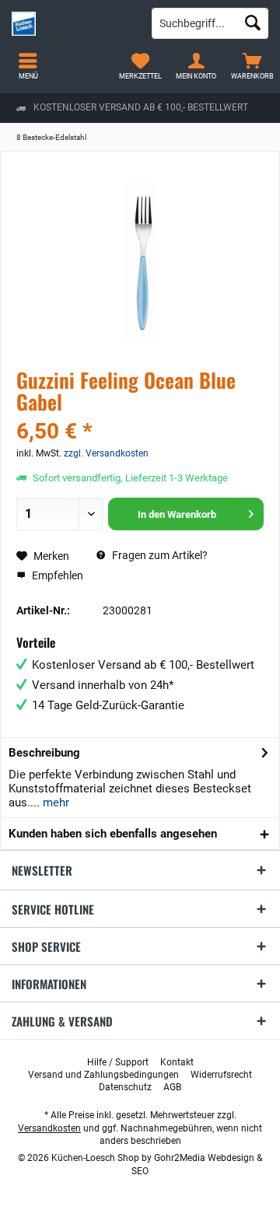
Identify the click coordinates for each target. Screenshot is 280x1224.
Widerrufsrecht (221, 1074)
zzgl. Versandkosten (106, 453)
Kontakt (177, 1062)
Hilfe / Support (118, 1062)
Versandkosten (49, 1128)
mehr (54, 803)
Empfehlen (56, 575)
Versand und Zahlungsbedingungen (103, 1074)
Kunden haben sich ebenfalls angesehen (113, 834)
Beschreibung (44, 753)
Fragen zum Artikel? (159, 555)
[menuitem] (252, 66)
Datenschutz (125, 1087)
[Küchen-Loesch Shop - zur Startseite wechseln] (70, 23)
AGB (172, 1087)
